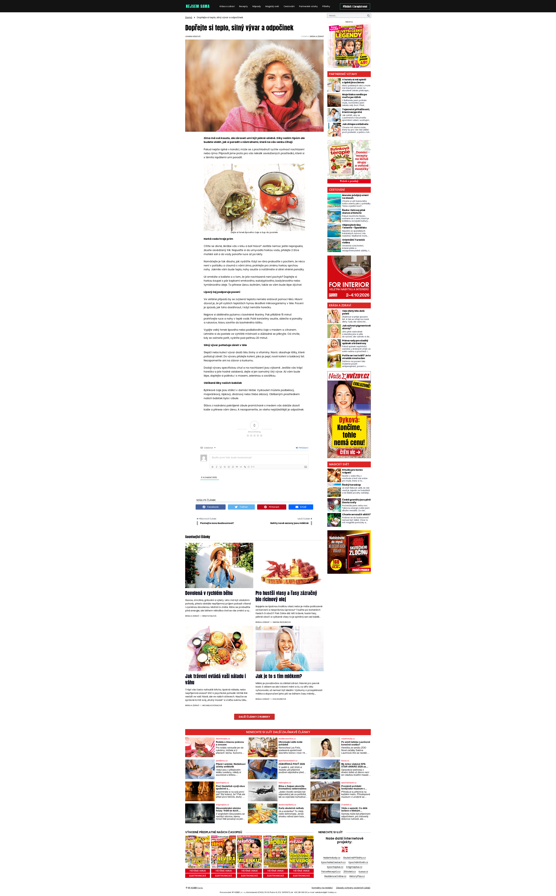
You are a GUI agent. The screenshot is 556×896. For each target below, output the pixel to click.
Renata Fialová (209, 616)
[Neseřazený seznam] (233, 467)
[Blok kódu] (241, 467)
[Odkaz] (245, 467)
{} (249, 467)
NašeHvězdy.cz (331, 857)
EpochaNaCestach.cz (333, 862)
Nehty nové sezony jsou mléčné (289, 523)
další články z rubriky (254, 717)
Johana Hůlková (192, 36)
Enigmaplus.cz (354, 867)
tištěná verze (197, 870)
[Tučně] (213, 467)
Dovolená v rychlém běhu (209, 593)
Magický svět (272, 6)
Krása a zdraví (227, 6)
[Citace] (237, 467)
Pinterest (273, 507)
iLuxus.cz (363, 871)
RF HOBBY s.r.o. (195, 887)
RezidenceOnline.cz (335, 876)
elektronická (197, 875)
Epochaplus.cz (335, 867)
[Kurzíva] (217, 467)
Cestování (289, 6)
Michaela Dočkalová (212, 705)
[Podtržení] (221, 467)
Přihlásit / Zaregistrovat (355, 6)
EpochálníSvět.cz (358, 862)
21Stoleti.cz (349, 871)
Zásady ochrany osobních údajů (353, 887)
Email (303, 507)
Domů (188, 17)
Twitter (243, 507)
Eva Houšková (279, 699)
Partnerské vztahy (308, 6)
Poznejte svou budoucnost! (217, 523)
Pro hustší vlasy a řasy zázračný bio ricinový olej (286, 596)
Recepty (243, 6)
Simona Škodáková (282, 622)
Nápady (256, 6)
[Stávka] (225, 467)
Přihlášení (303, 447)
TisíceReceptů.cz (331, 871)
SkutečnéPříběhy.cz (354, 857)
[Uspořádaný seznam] (229, 467)
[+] (252, 467)
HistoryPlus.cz (357, 876)
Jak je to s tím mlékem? (279, 676)
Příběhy (326, 6)
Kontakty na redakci (322, 887)
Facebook (213, 507)
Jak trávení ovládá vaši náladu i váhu (215, 679)
